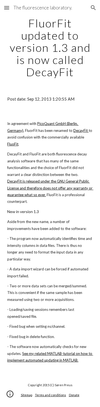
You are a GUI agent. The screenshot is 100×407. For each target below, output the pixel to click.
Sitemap (26, 395)
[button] (6, 7)
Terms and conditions (50, 395)
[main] (50, 47)
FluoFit (12, 144)
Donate (74, 395)
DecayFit (80, 130)
